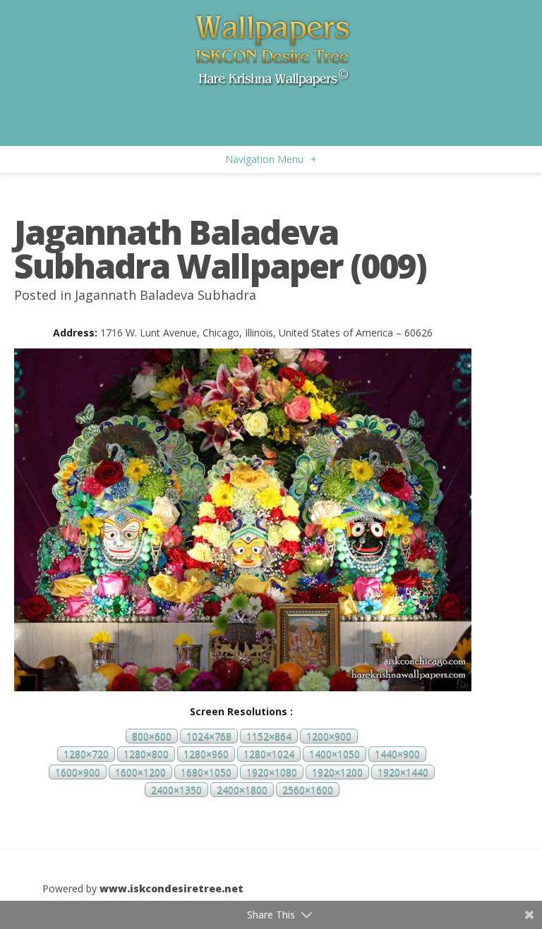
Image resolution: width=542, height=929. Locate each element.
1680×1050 (206, 772)
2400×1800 (242, 789)
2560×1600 (307, 789)
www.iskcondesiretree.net (171, 888)
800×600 (151, 736)
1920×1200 (337, 772)
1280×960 (206, 754)
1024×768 (208, 736)
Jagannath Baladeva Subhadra (165, 294)
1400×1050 (334, 754)
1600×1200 (140, 772)
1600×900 (77, 772)
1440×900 (397, 754)
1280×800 (146, 754)
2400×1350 (176, 789)
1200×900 (328, 736)
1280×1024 (268, 754)
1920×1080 (271, 772)
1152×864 (268, 736)
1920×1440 (403, 772)
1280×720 (86, 754)
